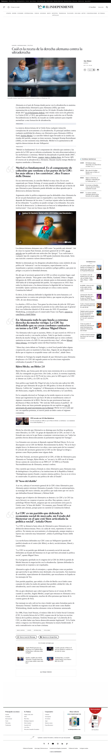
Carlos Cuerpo (49, 1)
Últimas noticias (12, 1)
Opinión (8, 13)
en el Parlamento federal (34, 113)
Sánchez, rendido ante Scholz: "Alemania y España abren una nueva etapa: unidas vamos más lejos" (34, 660)
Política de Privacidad (28, 748)
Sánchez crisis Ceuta (58, 1)
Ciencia (37, 13)
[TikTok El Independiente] (67, 744)
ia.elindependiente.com (74, 729)
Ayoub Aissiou (33, 1)
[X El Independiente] (44, 744)
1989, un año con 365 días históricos (42, 418)
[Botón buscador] (107, 7)
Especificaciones (49, 725)
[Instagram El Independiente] (57, 744)
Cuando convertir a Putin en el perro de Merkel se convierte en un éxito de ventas (63, 649)
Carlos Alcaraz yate (41, 1)
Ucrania (27, 1)
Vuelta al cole (81, 1)
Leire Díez (26, 727)
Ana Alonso (87, 61)
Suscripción (48, 716)
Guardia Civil (27, 725)
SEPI (25, 716)
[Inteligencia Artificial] (74, 726)
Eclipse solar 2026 (28, 714)
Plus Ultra (26, 718)
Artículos (55, 15)
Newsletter (47, 718)
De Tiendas (101, 13)
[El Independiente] (55, 7)
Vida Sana (78, 13)
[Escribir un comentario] (98, 70)
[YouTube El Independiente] (53, 744)
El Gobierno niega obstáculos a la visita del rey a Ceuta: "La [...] (93, 164)
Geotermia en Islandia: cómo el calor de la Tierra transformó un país (93, 186)
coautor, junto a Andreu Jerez (49, 157)
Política (30, 45)
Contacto (47, 714)
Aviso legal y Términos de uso (41, 748)
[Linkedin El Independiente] (62, 744)
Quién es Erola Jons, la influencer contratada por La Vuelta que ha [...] (93, 179)
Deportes (55, 13)
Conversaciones (92, 13)
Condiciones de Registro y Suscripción (58, 748)
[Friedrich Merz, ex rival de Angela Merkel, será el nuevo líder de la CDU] (50, 660)
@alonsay (86, 62)
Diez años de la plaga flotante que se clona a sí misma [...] (92, 172)
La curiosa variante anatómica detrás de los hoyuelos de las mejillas (92, 194)
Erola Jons (74, 1)
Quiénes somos (48, 723)
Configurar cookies (84, 748)
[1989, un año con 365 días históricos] (22, 421)
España (14, 13)
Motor (84, 13)
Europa (14, 45)
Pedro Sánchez (27, 723)
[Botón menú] (4, 7)
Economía (20, 13)
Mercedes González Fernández (31, 729)
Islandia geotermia (20, 1)
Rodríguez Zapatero (29, 721)
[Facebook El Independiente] (48, 744)
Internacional (28, 13)
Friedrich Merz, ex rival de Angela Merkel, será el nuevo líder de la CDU (63, 659)
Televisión (70, 13)
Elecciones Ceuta (68, 1)
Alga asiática (87, 1)
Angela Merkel (27, 136)
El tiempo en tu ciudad (15, 7)
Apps (46, 721)
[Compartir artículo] (85, 70)
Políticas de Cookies (73, 748)
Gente (49, 13)
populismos (47, 630)
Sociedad (43, 13)
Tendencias (62, 13)
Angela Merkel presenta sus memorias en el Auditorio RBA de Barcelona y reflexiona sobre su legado (34, 650)
